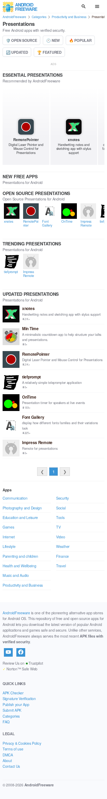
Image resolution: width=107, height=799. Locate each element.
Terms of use (13, 748)
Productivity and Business (69, 16)
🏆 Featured (49, 52)
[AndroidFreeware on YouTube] (8, 652)
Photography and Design (22, 507)
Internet (9, 536)
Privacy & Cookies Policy (22, 743)
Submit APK (12, 710)
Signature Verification (19, 698)
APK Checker (13, 692)
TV (58, 527)
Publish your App (16, 704)
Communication (15, 498)
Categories (39, 16)
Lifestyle (9, 546)
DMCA (8, 754)
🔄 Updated (17, 52)
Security (62, 498)
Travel (61, 565)
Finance (62, 556)
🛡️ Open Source (21, 40)
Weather (63, 546)
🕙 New (53, 40)
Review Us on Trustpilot (23, 663)
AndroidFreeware (14, 16)
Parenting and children (20, 556)
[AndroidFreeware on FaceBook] (20, 652)
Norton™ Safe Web (20, 668)
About (7, 760)
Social (60, 507)
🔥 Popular (80, 40)
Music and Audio (16, 575)
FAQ (6, 721)
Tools (60, 517)
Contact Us (11, 766)
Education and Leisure (20, 517)
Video (60, 536)
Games (8, 527)
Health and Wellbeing (19, 565)
